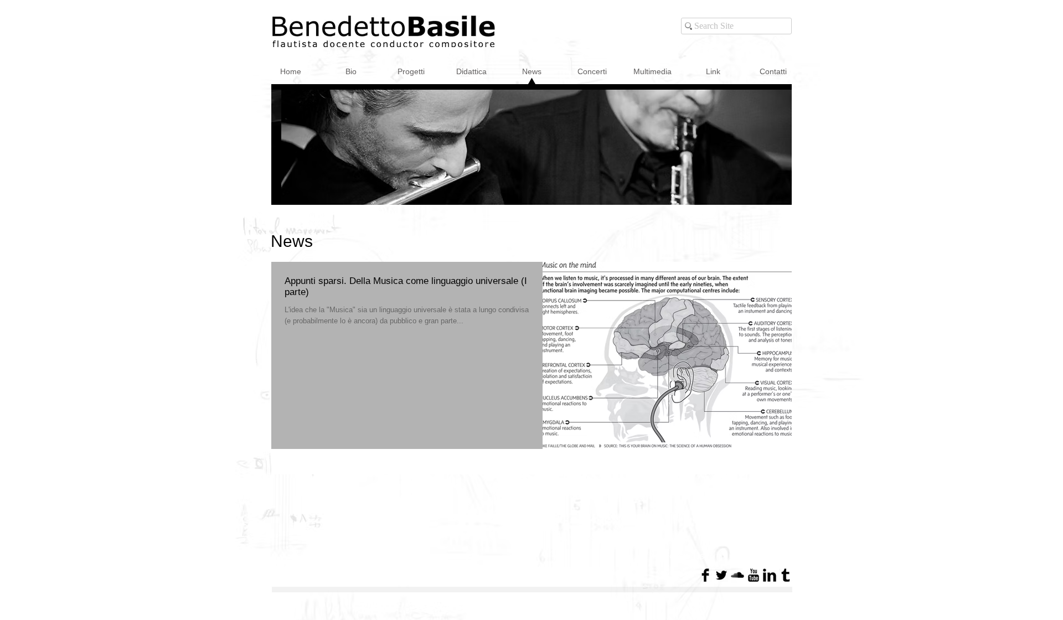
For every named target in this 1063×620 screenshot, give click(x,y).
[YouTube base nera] (753, 575)
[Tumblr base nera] (785, 575)
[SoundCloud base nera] (737, 575)
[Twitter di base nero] (721, 575)
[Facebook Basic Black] (705, 575)
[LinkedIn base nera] (769, 575)
